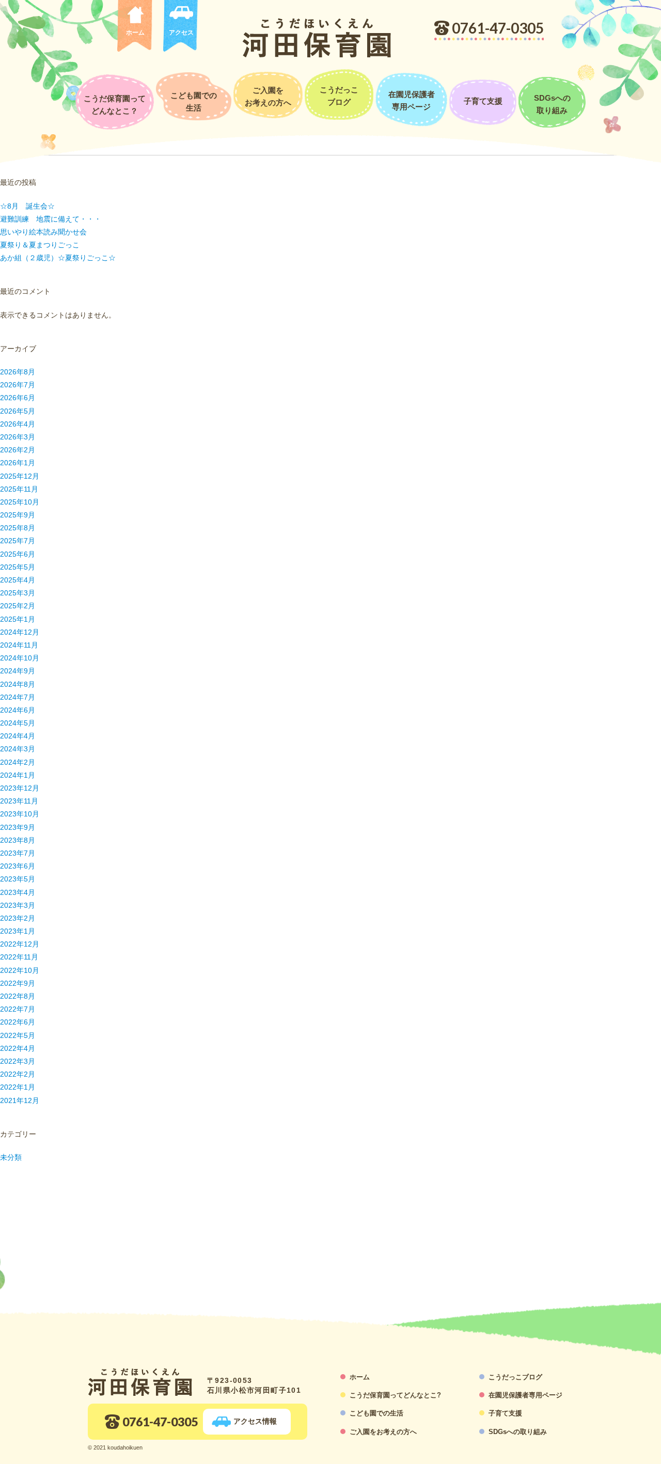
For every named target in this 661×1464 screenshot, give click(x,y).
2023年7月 (17, 853)
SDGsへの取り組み (552, 104)
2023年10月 (19, 814)
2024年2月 (17, 762)
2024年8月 (17, 684)
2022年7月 (17, 1009)
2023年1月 (17, 931)
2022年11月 (19, 957)
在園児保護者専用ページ (411, 100)
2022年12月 (19, 944)
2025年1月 (17, 619)
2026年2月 (17, 450)
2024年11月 (19, 645)
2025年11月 (19, 489)
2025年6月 (17, 554)
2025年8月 (17, 528)
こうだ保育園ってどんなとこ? (395, 1395)
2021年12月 (19, 1100)
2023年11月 (19, 801)
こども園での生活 (193, 101)
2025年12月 (19, 476)
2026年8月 (17, 372)
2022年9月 (17, 983)
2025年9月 (17, 515)
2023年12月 (19, 788)
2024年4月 (17, 736)
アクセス (181, 32)
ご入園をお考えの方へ (268, 96)
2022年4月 (17, 1048)
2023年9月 (17, 827)
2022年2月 (17, 1074)
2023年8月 (17, 840)
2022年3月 (17, 1061)
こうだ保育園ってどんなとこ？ (115, 104)
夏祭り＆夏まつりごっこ (40, 245)
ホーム (135, 32)
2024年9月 (17, 671)
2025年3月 (17, 593)
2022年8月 (17, 996)
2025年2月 (17, 606)
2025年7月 (17, 541)
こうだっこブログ (339, 95)
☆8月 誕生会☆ (27, 206)
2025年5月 (17, 567)
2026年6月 (17, 397)
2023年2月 (17, 918)
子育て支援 (483, 101)
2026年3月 (17, 437)
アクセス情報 (255, 1421)
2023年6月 (17, 866)
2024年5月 (17, 723)
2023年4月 (17, 892)
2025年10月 (19, 502)
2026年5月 (17, 411)
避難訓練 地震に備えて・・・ (50, 219)
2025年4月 (17, 580)
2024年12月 (19, 632)
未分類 (11, 1157)
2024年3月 (17, 749)
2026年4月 (17, 424)
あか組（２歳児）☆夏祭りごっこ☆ (58, 258)
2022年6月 (17, 1022)
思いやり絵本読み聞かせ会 (43, 232)
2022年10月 (19, 970)
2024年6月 (17, 710)
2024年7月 (17, 697)
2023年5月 (17, 879)
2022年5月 (17, 1035)
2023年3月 (17, 905)
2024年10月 (19, 658)
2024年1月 (17, 775)
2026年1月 (17, 463)
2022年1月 (17, 1087)
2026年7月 (17, 385)
